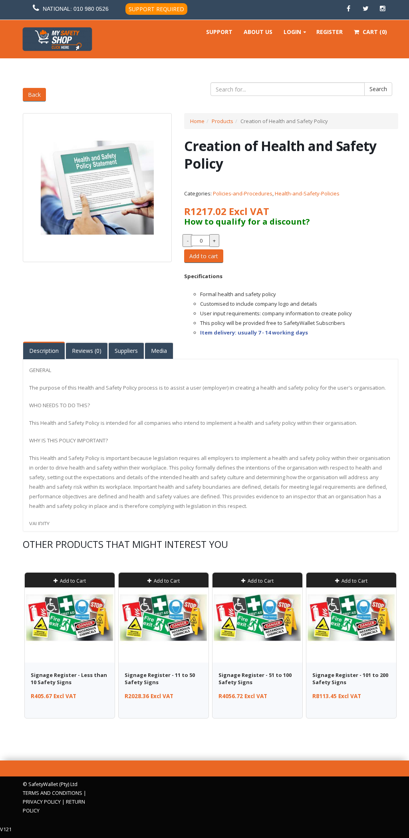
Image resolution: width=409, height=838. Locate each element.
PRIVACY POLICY (42, 801)
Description (44, 350)
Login (292, 32)
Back (34, 94)
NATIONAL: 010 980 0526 (76, 9)
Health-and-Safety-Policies (307, 193)
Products (222, 121)
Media (159, 350)
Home (197, 121)
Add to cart (203, 256)
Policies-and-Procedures (242, 193)
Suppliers (126, 350)
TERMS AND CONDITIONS (52, 793)
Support (219, 32)
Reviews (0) (86, 350)
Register (329, 32)
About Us (258, 32)
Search (378, 89)
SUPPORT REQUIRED (156, 9)
